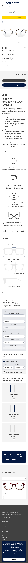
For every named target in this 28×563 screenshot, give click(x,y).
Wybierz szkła (14, 81)
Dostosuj (14, 556)
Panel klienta (5, 527)
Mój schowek (5, 531)
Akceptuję (14, 559)
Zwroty (3, 535)
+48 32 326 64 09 (7, 517)
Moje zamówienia (6, 529)
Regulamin (4, 537)
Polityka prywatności (7, 540)
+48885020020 (10, 460)
